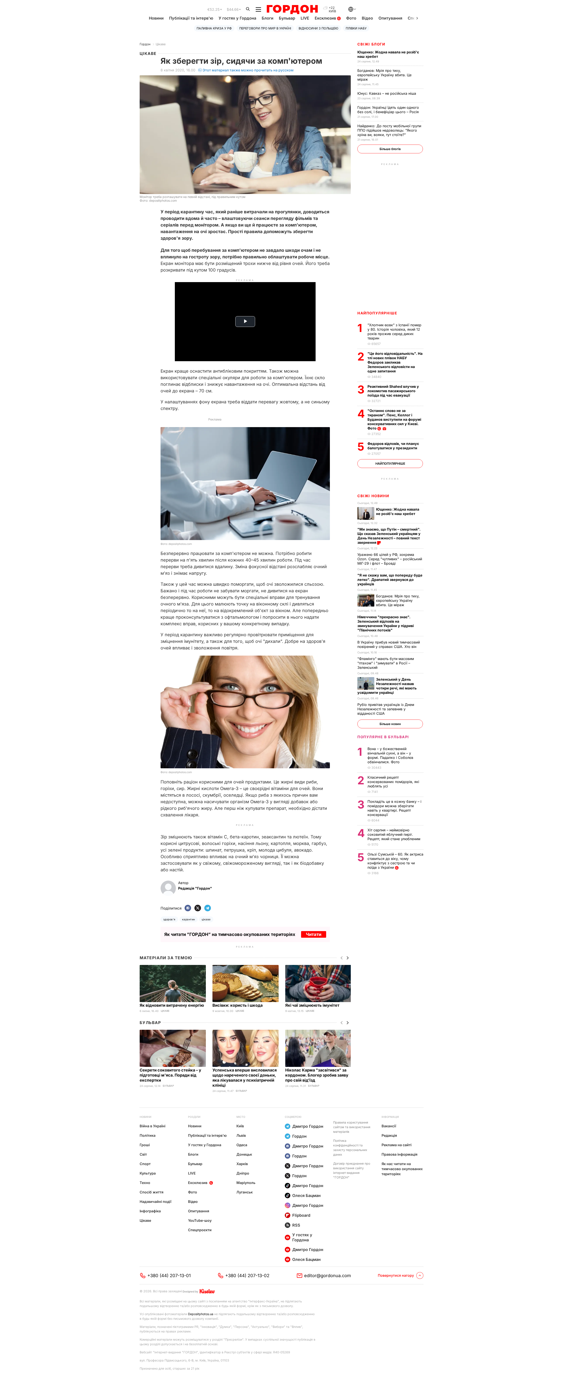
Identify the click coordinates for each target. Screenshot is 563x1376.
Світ (143, 1154)
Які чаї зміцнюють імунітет (312, 1005)
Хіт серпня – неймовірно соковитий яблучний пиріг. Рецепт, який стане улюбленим (394, 834)
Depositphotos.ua (200, 1314)
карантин (188, 919)
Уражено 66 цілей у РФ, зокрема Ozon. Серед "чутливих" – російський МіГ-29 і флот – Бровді (389, 559)
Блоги (267, 18)
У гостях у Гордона (237, 18)
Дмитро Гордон (307, 1126)
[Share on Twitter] (197, 908)
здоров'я (169, 919)
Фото (351, 18)
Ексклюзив (326, 18)
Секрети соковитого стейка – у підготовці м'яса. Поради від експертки (170, 1075)
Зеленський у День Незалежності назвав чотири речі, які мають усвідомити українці (387, 686)
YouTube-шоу (200, 1220)
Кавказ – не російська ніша (387, 93)
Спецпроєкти (200, 1230)
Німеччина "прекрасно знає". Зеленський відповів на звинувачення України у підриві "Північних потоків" (385, 623)
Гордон (145, 44)
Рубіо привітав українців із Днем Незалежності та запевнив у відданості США (385, 709)
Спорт (145, 1164)
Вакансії (389, 1126)
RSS (296, 1225)
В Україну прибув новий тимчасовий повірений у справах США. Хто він (388, 644)
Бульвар (287, 18)
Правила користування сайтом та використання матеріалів (351, 1126)
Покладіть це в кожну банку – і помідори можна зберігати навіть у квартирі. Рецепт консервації (394, 808)
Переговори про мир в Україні (265, 28)
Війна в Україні (152, 1126)
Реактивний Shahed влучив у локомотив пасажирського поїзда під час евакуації (393, 390)
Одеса (241, 1145)
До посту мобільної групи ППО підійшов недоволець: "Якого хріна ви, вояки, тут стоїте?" (389, 130)
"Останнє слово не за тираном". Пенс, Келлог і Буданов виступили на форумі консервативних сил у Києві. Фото (394, 419)
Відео (367, 18)
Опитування (390, 18)
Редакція (389, 1135)
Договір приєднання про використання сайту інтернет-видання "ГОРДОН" (351, 1170)
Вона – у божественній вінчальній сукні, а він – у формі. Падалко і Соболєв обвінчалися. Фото (390, 755)
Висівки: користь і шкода (237, 1005)
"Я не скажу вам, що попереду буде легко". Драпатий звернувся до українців (389, 579)
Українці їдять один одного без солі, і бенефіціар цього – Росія (388, 109)
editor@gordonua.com (327, 1275)
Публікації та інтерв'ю (191, 18)
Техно (145, 1182)
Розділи (194, 1117)
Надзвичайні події (155, 1201)
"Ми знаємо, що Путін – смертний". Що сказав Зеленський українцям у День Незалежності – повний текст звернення (388, 536)
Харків (242, 1164)
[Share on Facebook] (188, 908)
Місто (240, 1117)
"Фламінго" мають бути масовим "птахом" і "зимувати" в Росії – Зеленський (385, 663)
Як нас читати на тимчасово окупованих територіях (402, 1169)
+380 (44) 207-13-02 (247, 1275)
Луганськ (244, 1192)
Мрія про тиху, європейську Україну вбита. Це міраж (384, 75)
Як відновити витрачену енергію (172, 1005)
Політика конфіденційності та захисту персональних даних (350, 1147)
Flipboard (301, 1215)
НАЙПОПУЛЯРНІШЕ (377, 313)
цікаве (206, 919)
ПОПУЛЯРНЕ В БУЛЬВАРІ (383, 737)
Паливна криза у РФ (214, 28)
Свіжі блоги (371, 44)
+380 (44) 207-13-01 (169, 1275)
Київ (240, 1126)
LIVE (305, 18)
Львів (241, 1135)
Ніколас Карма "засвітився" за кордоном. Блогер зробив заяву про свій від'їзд (316, 1075)
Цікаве (161, 44)
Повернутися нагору (396, 1275)
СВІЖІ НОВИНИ (373, 496)
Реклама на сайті (396, 1145)
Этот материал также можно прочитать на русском (248, 70)
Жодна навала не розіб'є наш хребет (397, 511)
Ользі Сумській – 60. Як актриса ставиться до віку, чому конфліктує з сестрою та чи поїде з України (395, 861)
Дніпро (242, 1173)
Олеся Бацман (306, 1195)
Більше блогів (390, 149)
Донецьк (244, 1154)
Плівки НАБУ (356, 28)
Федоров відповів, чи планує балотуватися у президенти (393, 445)
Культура (148, 1173)
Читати (313, 934)
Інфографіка (150, 1211)
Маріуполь (245, 1182)
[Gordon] (292, 9)
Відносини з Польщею (318, 28)
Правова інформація (399, 1154)
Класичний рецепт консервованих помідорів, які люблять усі (393, 781)
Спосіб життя (151, 1192)
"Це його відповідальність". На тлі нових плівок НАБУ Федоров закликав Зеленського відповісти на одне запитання (394, 362)
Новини (156, 18)
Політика (147, 1135)
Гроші (145, 1145)
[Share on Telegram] (207, 908)
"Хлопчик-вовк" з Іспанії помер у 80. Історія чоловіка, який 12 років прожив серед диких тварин (394, 331)
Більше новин (390, 724)
